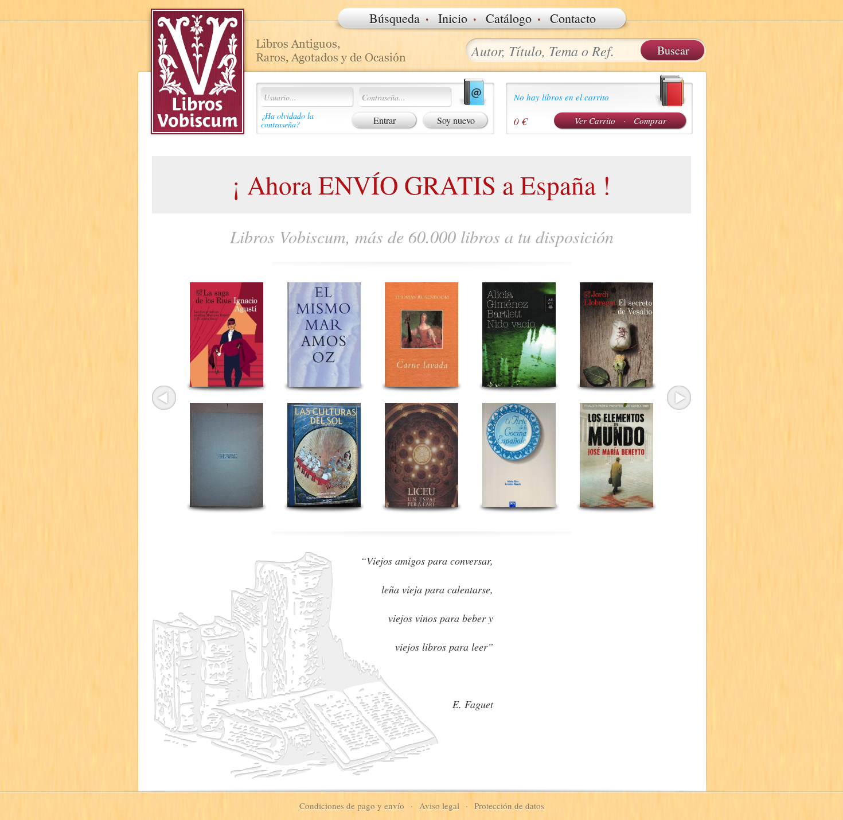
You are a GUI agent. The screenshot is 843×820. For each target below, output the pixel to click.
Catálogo (509, 18)
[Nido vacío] (519, 334)
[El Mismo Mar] (324, 334)
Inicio (452, 18)
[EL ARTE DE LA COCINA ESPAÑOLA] (519, 455)
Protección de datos (509, 805)
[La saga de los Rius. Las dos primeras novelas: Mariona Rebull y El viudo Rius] (226, 334)
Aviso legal (439, 805)
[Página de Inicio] (198, 72)
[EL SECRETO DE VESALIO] (616, 334)
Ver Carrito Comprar (620, 120)
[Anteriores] (164, 398)
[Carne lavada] (421, 334)
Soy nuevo (456, 120)
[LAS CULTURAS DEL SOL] (324, 455)
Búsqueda (394, 18)
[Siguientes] (679, 398)
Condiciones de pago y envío (351, 805)
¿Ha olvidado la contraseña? (287, 120)
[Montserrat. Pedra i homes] (226, 455)
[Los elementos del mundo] (616, 455)
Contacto (573, 18)
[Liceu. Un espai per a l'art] (421, 455)
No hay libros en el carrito (561, 97)
